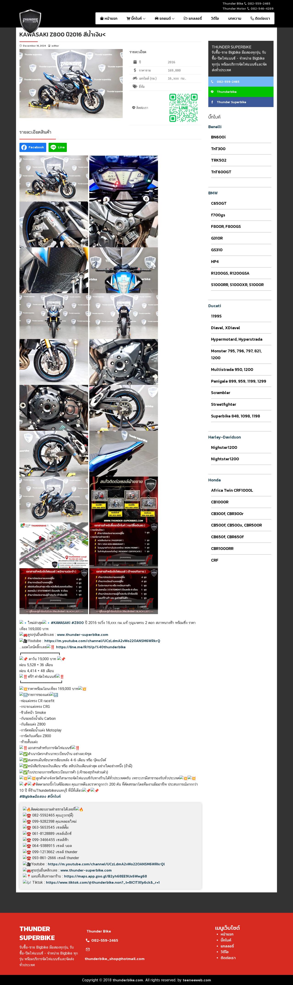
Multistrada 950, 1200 (232, 369)
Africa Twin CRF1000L (232, 490)
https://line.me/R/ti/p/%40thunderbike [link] (91, 647)
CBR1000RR (222, 548)
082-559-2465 (258, 3)
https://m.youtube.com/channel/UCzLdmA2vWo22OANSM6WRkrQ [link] (102, 640)
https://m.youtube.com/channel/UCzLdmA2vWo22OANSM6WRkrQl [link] (106, 864)
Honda (214, 480)
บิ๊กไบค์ (136, 18)
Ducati (214, 306)
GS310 (216, 250)
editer (55, 45)
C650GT (219, 203)
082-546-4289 (262, 8)
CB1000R (219, 502)
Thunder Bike (99, 931)
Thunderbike (226, 91)
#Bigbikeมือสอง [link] (32, 796)
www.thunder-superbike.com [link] (82, 634)
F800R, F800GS (226, 226)
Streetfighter (223, 404)
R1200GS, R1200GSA (230, 273)
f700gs (218, 215)
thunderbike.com (128, 980)
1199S (216, 316)
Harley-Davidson (224, 437)
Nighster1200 (224, 447)
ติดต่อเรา (262, 18)
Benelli (215, 127)
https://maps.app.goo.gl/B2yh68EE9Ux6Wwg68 (105, 876)
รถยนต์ (165, 18)
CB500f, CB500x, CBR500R (236, 525)
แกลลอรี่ (195, 18)
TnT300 (218, 149)
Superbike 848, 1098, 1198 (235, 416)
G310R (217, 238)
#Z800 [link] (77, 622)
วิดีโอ (215, 18)
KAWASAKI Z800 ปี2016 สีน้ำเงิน (60, 34)
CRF (214, 560)
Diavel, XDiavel (225, 328)
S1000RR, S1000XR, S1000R (237, 284)
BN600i (218, 137)
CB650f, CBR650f (227, 537)
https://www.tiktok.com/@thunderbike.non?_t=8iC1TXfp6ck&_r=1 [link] (103, 882)
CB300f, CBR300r (227, 513)
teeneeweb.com (197, 980)
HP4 (215, 261)
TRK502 (218, 160)
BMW (213, 193)
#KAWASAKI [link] (60, 622)
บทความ (234, 18)
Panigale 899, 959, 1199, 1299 (238, 381)
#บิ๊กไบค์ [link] (54, 796)
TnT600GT (221, 172)
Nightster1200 (225, 459)
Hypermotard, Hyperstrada (236, 339)
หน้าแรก (110, 18)
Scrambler (220, 392)
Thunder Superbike (231, 102)
